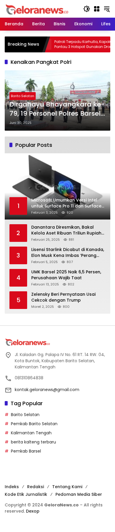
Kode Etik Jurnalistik (26, 494)
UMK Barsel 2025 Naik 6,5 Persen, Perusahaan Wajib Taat (66, 275)
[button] (86, 8)
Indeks (12, 487)
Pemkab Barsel (26, 451)
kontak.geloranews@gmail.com (47, 390)
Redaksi (35, 487)
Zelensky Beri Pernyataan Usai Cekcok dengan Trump (63, 297)
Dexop (33, 511)
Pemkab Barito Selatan (34, 424)
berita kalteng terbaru (33, 442)
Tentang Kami (67, 487)
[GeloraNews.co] (38, 9)
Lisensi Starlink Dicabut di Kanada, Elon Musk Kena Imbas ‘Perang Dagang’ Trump (67, 252)
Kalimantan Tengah (31, 433)
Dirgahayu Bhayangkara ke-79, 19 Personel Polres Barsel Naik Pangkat (57, 109)
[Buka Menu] (96, 8)
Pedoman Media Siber (78, 494)
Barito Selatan (22, 96)
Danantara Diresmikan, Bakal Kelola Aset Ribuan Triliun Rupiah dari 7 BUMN (66, 230)
